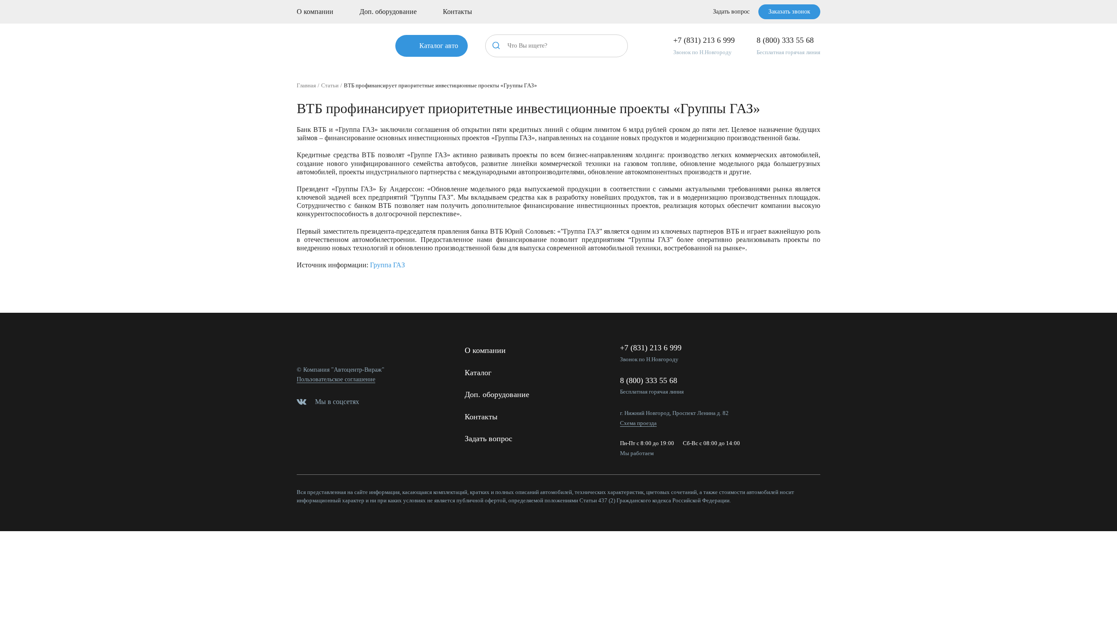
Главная (306, 85)
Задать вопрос (731, 11)
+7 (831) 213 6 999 (704, 40)
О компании (315, 11)
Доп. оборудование (388, 11)
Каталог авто (438, 45)
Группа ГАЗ (387, 265)
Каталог (478, 372)
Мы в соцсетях (337, 401)
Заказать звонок (789, 11)
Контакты (457, 11)
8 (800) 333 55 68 (785, 40)
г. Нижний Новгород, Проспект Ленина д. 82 (674, 413)
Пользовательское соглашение (336, 380)
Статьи (330, 85)
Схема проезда (638, 423)
